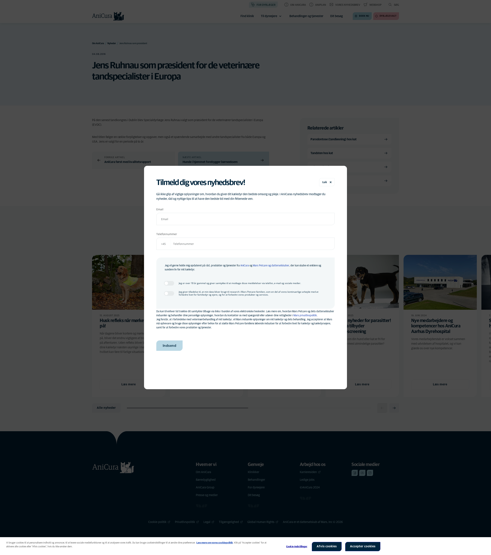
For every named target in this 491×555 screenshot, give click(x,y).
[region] (245, 546)
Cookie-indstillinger (296, 546)
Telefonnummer (166, 234)
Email (159, 209)
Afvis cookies (327, 546)
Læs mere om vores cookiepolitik (214, 543)
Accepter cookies (363, 546)
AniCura (244, 265)
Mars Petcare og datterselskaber (271, 265)
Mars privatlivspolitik (305, 315)
